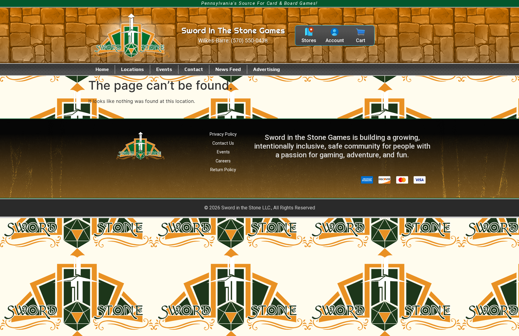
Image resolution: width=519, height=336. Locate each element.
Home (102, 69)
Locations (132, 69)
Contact (193, 69)
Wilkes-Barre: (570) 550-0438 (233, 41)
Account (335, 40)
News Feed (228, 69)
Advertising (266, 69)
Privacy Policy (223, 134)
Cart (360, 40)
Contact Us (223, 143)
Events (164, 69)
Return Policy (223, 169)
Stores (309, 40)
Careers (223, 161)
